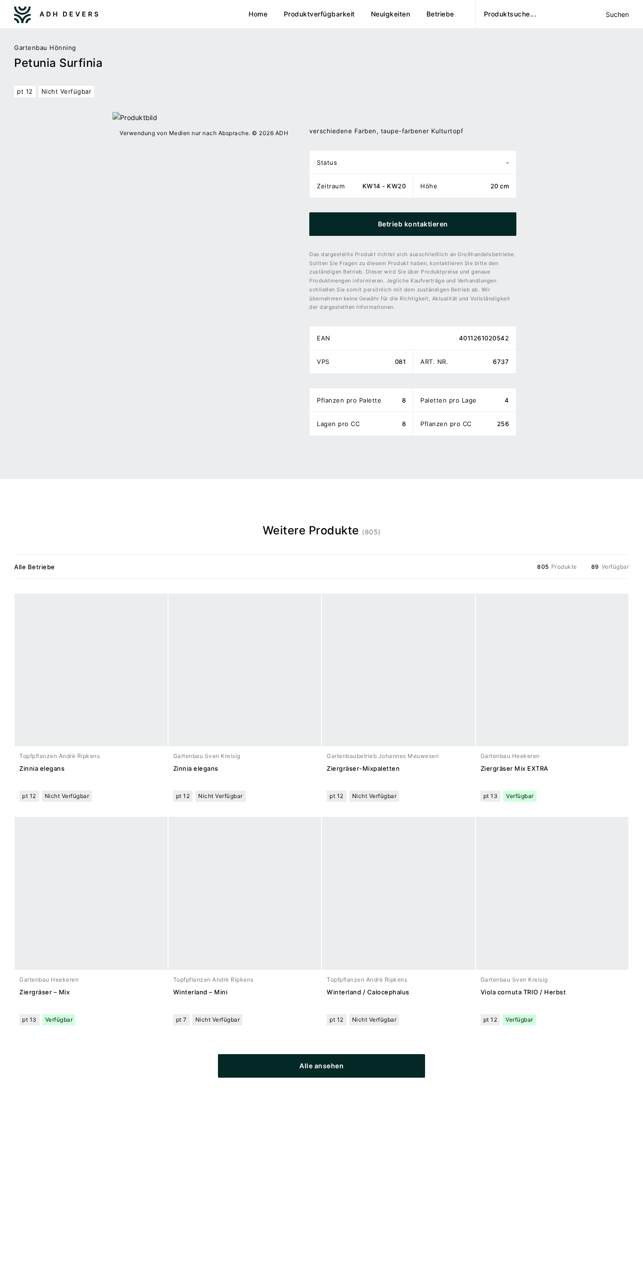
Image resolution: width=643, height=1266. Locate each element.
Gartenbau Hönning (45, 47)
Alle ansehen (321, 1066)
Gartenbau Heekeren (510, 755)
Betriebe (440, 14)
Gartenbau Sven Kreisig (207, 755)
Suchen (617, 14)
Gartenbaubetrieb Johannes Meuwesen (383, 755)
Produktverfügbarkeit (319, 14)
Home (258, 14)
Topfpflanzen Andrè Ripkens (59, 755)
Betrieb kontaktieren (413, 224)
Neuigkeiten (390, 14)
